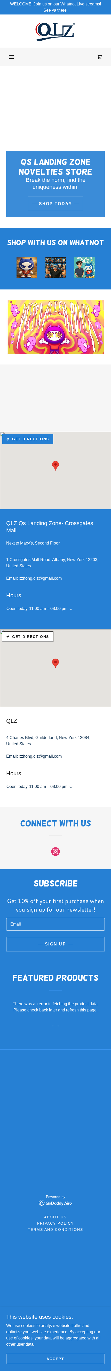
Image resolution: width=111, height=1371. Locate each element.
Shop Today (55, 204)
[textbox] (55, 924)
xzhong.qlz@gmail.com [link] (40, 578)
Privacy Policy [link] (55, 1223)
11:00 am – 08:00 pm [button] (48, 608)
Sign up (55, 944)
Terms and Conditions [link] (55, 1229)
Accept (55, 1359)
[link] (55, 31)
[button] (11, 57)
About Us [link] (55, 1217)
